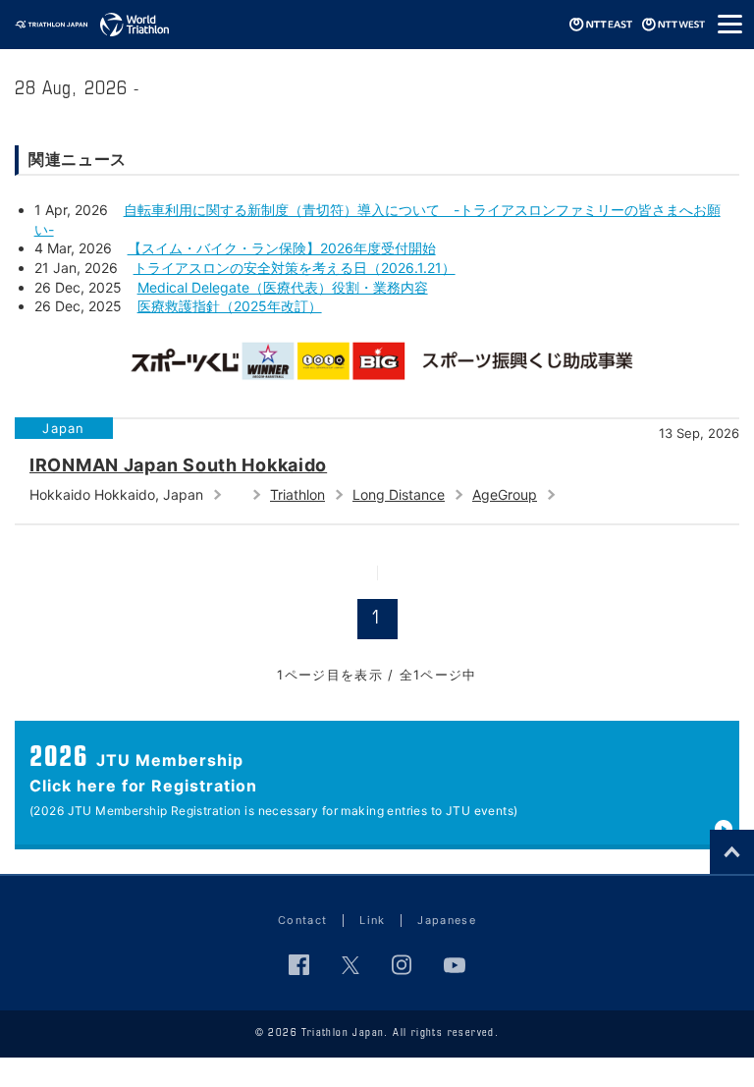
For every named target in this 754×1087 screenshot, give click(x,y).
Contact (302, 920)
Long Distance (398, 494)
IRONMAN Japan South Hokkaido (178, 465)
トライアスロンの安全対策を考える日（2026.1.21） (295, 267)
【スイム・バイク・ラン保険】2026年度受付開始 (282, 248)
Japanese (446, 920)
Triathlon (297, 494)
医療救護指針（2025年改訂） (229, 306)
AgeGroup (504, 494)
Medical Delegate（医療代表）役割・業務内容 (282, 287)
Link (372, 920)
